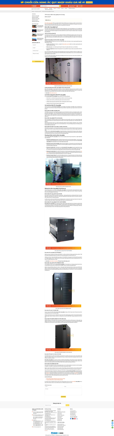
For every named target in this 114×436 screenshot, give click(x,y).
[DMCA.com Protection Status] (60, 433)
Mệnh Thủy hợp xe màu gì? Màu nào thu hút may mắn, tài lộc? (40, 35)
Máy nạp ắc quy (59, 420)
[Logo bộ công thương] (54, 433)
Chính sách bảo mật (60, 428)
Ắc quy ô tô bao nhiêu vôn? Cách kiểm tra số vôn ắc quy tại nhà (40, 26)
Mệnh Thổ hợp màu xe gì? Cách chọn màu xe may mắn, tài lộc (40, 39)
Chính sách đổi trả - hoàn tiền (61, 425)
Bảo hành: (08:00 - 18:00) (38, 424)
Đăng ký (67, 405)
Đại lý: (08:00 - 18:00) (37, 423)
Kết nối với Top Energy (48, 9)
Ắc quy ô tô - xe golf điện (60, 415)
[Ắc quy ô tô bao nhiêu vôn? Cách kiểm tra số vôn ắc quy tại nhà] (34, 26)
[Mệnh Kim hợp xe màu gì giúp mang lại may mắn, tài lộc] (34, 30)
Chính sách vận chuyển (60, 426)
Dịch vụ (55, 8)
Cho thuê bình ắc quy (73, 415)
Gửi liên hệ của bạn (38, 61)
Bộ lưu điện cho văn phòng (53, 261)
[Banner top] (57, 2)
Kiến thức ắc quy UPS (35, 17)
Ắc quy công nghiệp (60, 418)
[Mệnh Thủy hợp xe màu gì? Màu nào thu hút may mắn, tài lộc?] (34, 35)
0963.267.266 (72, 6)
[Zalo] (112, 425)
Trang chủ (46, 8)
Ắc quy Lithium (59, 417)
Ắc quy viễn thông (59, 416)
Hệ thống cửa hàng (72, 8)
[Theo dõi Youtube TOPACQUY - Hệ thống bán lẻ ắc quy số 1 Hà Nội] (75, 418)
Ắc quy (58, 8)
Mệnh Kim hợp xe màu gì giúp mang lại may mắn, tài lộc (40, 30)
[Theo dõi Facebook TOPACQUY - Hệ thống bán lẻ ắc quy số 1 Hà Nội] (70, 418)
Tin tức (62, 8)
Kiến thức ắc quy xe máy (35, 21)
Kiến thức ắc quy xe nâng (35, 18)
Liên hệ (66, 8)
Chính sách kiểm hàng (60, 429)
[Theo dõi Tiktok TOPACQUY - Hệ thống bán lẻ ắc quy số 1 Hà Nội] (73, 418)
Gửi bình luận (63, 396)
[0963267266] (112, 427)
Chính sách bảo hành (60, 427)
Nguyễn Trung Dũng (48, 16)
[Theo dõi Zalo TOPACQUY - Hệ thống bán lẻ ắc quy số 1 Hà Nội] (77, 418)
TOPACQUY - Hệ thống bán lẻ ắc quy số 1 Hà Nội (58, 435)
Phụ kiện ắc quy (59, 419)
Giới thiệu (50, 8)
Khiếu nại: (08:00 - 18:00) (38, 425)
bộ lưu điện (73, 381)
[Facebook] (112, 423)
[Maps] (112, 421)
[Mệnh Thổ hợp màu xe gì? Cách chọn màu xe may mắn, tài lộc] (34, 39)
